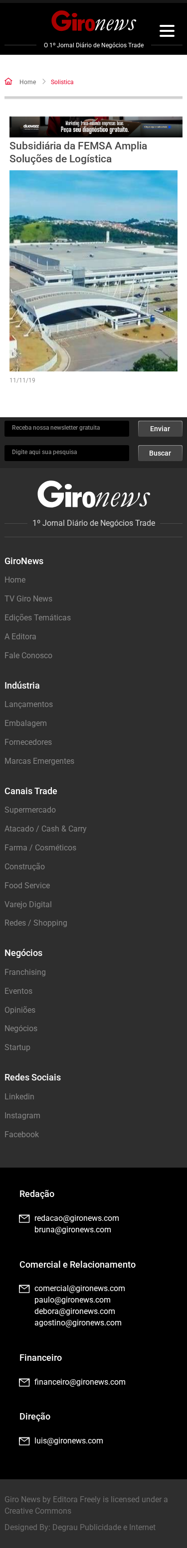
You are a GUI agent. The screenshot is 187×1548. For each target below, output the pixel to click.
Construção (24, 866)
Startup (17, 1047)
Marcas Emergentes (39, 761)
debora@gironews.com (74, 1311)
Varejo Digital (28, 904)
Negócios (20, 1028)
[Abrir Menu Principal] (167, 32)
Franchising (25, 972)
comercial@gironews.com (79, 1288)
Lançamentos (28, 704)
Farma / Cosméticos (40, 847)
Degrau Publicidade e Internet (104, 1527)
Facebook (21, 1134)
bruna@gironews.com (72, 1229)
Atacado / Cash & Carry (45, 829)
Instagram (22, 1115)
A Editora (20, 636)
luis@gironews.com (68, 1440)
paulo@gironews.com (72, 1300)
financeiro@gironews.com (80, 1382)
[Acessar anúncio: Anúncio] (95, 127)
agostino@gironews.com (78, 1322)
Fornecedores (28, 742)
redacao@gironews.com (76, 1218)
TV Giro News (28, 598)
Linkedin (19, 1096)
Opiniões (19, 1010)
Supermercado (30, 810)
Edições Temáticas (37, 617)
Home (27, 82)
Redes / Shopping (35, 923)
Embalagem (25, 723)
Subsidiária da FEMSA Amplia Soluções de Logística (78, 152)
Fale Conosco (28, 655)
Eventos (18, 991)
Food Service (27, 885)
